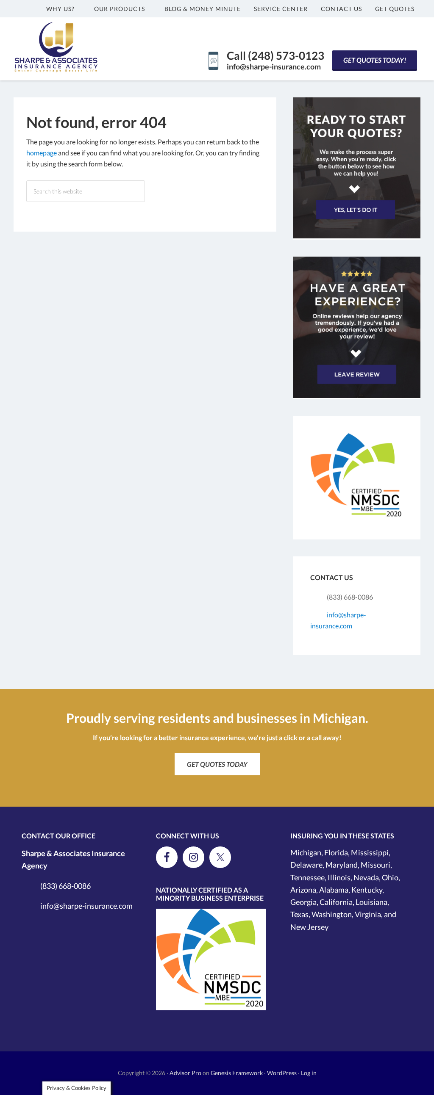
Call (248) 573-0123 (275, 55)
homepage (41, 153)
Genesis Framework (237, 1072)
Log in (309, 1072)
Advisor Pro (185, 1072)
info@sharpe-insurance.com (274, 66)
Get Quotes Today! (374, 60)
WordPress (282, 1072)
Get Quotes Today (217, 764)
